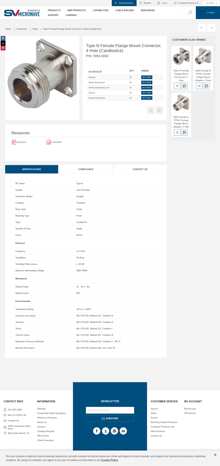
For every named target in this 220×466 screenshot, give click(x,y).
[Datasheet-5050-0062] (14, 142)
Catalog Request (45, 431)
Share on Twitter (3, 43)
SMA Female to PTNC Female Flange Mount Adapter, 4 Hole (203, 75)
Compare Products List (188, 3)
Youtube (114, 431)
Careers (41, 426)
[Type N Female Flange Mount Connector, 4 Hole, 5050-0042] (181, 56)
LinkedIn (123, 431)
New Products (158, 431)
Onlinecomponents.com (99, 88)
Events (154, 417)
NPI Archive (43, 435)
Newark (92, 77)
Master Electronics (97, 82)
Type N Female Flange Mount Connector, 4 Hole (181, 75)
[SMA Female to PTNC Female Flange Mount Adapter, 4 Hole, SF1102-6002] (181, 102)
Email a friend (159, 110)
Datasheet (21, 142)
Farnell (92, 93)
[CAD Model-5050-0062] (49, 142)
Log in (164, 3)
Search (154, 408)
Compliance (85, 169)
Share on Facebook (3, 38)
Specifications (31, 169)
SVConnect (190, 413)
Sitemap (41, 408)
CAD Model (57, 142)
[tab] (32, 169)
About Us (42, 422)
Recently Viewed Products (164, 422)
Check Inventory (126, 3)
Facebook (96, 431)
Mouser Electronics (97, 98)
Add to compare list (150, 110)
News (153, 413)
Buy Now (147, 77)
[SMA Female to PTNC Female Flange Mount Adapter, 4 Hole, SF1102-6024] (203, 56)
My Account (190, 408)
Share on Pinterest (3, 48)
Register (147, 3)
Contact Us (140, 169)
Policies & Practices (47, 417)
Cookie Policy (109, 460)
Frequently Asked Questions (51, 413)
